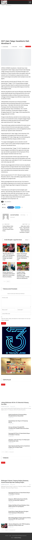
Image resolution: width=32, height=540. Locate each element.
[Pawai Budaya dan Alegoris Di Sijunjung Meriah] (4, 422)
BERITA (4, 244)
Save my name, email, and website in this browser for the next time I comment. (15, 319)
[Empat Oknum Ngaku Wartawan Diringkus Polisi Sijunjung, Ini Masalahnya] (4, 513)
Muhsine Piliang (17, 537)
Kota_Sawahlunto (8, 201)
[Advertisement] (16, 23)
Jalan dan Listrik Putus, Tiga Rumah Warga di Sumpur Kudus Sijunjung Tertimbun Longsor (24, 229)
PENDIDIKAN (28, 46)
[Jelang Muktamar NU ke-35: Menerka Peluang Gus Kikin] (16, 392)
